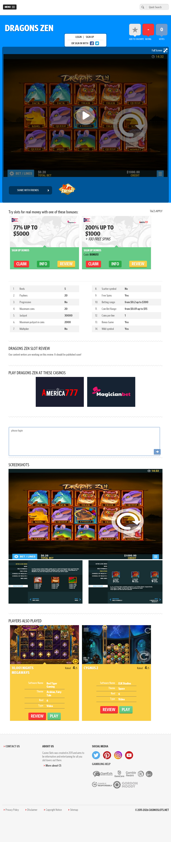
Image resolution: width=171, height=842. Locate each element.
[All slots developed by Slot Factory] (67, 190)
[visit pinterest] (107, 755)
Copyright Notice (54, 809)
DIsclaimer (32, 809)
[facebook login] (92, 43)
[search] (142, 7)
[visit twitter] (96, 755)
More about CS (53, 765)
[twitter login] (97, 43)
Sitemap (74, 809)
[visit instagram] (118, 755)
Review (66, 263)
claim (21, 263)
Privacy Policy (12, 809)
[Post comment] (157, 452)
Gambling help (101, 764)
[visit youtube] (129, 755)
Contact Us (13, 746)
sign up (90, 37)
